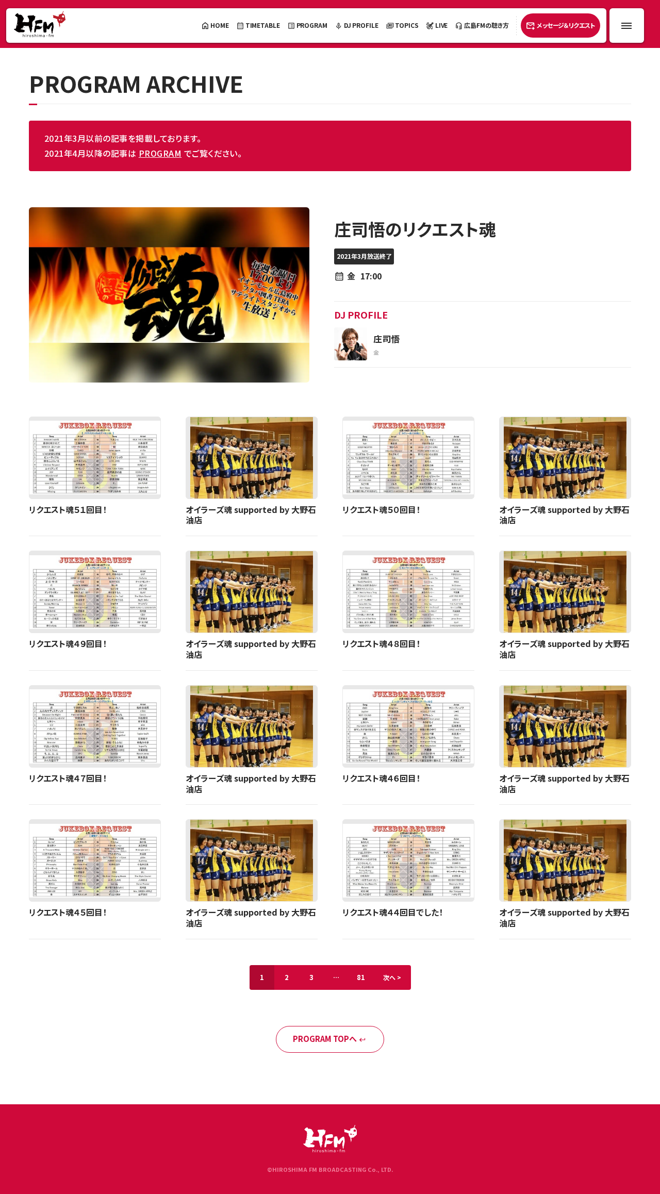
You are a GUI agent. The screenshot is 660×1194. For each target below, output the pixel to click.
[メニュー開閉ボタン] (626, 25)
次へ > (392, 977)
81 (361, 977)
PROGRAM (160, 153)
